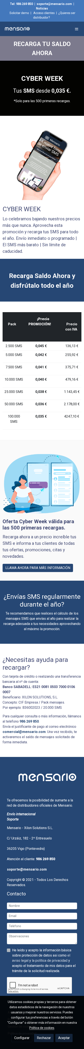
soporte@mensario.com (54, 4)
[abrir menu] (77, 29)
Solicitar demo (19, 13)
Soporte (13, 819)
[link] (17, 29)
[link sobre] (42, 780)
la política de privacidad (50, 960)
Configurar (22, 1038)
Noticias (42, 8)
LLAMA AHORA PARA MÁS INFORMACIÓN (37, 568)
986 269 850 (24, 4)
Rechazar (44, 1038)
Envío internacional (21, 814)
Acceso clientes (44, 13)
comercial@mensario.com (24, 732)
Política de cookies (41, 1028)
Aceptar (64, 1038)
